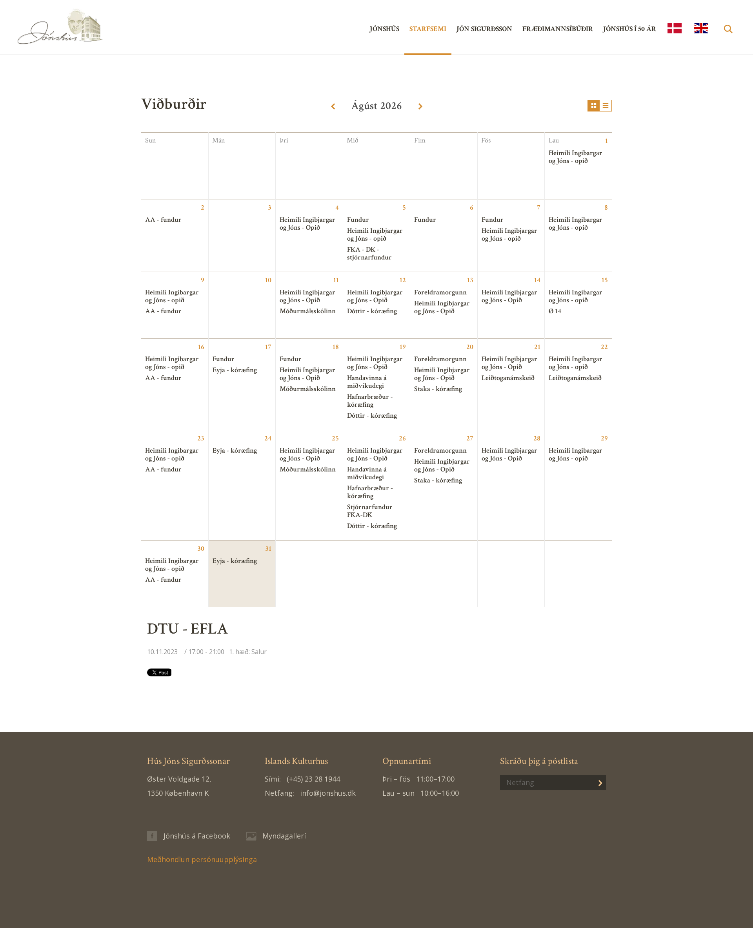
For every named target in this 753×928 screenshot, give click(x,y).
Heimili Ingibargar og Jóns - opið (575, 156)
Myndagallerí (284, 835)
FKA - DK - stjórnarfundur (369, 253)
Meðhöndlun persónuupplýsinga (202, 859)
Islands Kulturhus (675, 28)
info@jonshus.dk (328, 793)
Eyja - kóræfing (235, 369)
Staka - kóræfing (438, 388)
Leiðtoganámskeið (508, 377)
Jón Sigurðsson (484, 28)
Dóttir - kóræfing (372, 311)
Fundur (358, 219)
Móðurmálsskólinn (308, 311)
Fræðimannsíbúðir (557, 28)
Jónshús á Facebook (197, 835)
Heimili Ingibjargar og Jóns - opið (375, 234)
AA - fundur (163, 219)
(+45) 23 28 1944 (313, 779)
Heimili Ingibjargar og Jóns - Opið (307, 223)
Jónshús (96, 26)
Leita (727, 38)
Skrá (594, 782)
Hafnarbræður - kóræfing (370, 400)
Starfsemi (427, 28)
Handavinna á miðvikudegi (367, 381)
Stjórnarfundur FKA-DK (370, 510)
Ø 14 (555, 311)
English (701, 28)
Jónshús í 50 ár (629, 28)
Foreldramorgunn (440, 292)
